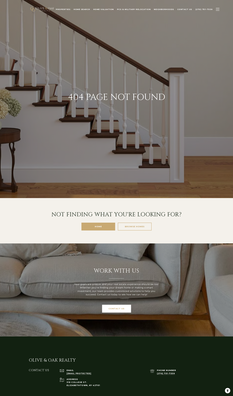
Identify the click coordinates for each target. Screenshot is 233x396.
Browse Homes (135, 226)
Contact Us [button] (117, 308)
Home (98, 226)
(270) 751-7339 (166, 373)
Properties (63, 9)
